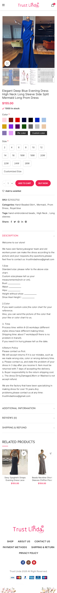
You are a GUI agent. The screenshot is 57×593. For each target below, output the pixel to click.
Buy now (43, 183)
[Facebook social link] (11, 222)
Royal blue (15, 208)
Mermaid (41, 204)
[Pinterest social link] (18, 222)
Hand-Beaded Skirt (25, 204)
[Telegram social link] (26, 222)
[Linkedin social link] (22, 222)
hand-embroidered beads (21, 213)
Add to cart (24, 183)
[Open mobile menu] (3, 5)
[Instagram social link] (28, 562)
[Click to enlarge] (7, 63)
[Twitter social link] (15, 222)
